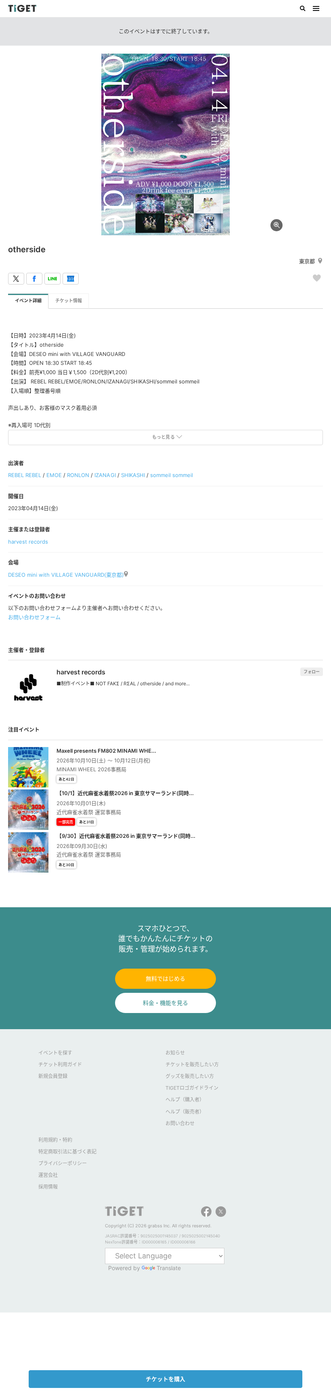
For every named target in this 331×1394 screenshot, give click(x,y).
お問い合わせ (180, 1123)
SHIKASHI (133, 475)
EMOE (54, 475)
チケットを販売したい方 (192, 1064)
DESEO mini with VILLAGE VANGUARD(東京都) (66, 574)
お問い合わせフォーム (34, 617)
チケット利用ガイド (60, 1064)
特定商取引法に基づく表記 (67, 1152)
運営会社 (48, 1175)
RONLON (78, 475)
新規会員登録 (52, 1076)
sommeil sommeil (171, 475)
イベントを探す (55, 1053)
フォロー (312, 671)
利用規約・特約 (55, 1140)
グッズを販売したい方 (190, 1076)
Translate (169, 1267)
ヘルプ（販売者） (185, 1112)
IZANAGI (104, 475)
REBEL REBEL (24, 475)
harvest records (28, 541)
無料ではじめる (165, 978)
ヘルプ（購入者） (185, 1100)
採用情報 (48, 1187)
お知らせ (175, 1053)
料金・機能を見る (165, 1002)
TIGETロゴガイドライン (192, 1088)
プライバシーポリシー (62, 1163)
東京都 (307, 261)
